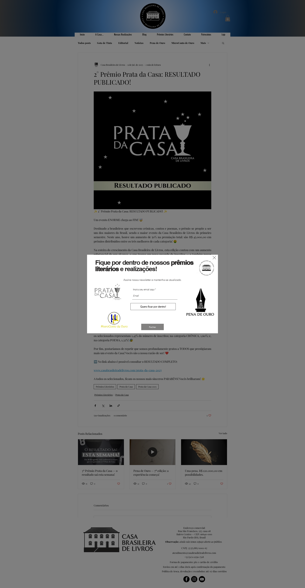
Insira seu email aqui (143, 289)
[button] (214, 257)
